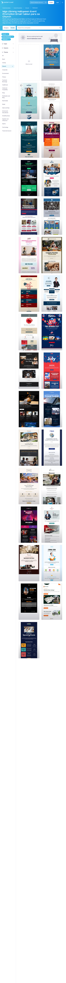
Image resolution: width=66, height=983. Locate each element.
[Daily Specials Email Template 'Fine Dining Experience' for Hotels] (29, 486)
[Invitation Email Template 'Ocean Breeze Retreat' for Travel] (51, 486)
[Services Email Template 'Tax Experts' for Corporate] (51, 524)
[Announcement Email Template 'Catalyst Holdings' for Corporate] (29, 139)
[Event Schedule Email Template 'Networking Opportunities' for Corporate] (29, 640)
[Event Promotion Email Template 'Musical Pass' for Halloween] (29, 524)
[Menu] (62, 2)
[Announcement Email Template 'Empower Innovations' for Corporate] (29, 101)
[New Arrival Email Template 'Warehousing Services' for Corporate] (29, 216)
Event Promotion (18, 8)
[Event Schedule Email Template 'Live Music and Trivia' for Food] (29, 293)
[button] (13, 43)
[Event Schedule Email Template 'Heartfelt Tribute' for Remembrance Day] (29, 332)
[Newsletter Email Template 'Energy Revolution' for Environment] (51, 409)
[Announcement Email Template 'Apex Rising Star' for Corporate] (51, 447)
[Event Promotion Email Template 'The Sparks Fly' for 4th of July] (51, 332)
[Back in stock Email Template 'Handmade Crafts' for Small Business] (29, 370)
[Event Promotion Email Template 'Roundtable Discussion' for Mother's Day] (29, 255)
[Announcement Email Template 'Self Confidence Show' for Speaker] (29, 601)
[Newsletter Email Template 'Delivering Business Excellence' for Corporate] (51, 293)
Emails (12, 28)
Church (27, 8)
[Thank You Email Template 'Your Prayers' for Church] (29, 563)
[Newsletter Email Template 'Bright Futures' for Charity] (51, 178)
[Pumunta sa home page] (6, 2)
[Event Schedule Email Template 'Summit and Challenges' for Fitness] (51, 139)
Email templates (7, 8)
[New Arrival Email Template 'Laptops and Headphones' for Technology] (29, 409)
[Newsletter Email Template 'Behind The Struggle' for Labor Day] (51, 216)
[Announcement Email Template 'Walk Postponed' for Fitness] (51, 62)
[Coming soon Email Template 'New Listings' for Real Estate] (29, 447)
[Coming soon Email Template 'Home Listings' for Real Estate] (51, 601)
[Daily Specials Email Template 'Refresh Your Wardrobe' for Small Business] (51, 101)
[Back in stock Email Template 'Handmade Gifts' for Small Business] (51, 255)
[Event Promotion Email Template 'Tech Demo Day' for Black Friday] (29, 178)
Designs (6, 28)
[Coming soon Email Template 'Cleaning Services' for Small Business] (51, 563)
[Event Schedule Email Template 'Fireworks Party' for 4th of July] (51, 370)
